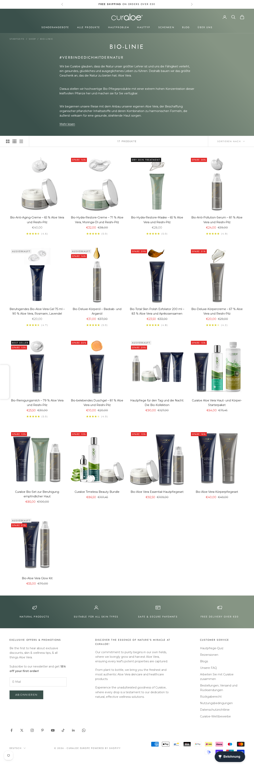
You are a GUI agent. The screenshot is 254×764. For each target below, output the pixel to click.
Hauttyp (143, 27)
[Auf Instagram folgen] (32, 730)
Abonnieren (26, 694)
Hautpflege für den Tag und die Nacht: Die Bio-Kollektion (157, 403)
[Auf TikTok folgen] (63, 730)
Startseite (17, 39)
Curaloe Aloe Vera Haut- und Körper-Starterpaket (217, 403)
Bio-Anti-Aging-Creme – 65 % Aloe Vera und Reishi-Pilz (37, 220)
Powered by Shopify (106, 748)
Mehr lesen (67, 124)
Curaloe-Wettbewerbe (215, 716)
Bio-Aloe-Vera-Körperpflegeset (217, 492)
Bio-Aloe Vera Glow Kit (37, 578)
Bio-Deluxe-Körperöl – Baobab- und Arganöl (97, 311)
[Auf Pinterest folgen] (42, 730)
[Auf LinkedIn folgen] (73, 730)
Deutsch (16, 748)
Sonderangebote (55, 27)
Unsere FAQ (208, 668)
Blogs (204, 661)
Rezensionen (209, 655)
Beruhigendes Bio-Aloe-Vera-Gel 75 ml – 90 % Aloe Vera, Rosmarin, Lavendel (37, 311)
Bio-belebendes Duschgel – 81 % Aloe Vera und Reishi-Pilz (97, 403)
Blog (186, 27)
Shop (32, 39)
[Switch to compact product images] (21, 141)
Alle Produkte (88, 27)
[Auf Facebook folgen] (11, 730)
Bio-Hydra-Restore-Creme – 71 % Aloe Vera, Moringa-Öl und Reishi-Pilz (97, 220)
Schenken (166, 27)
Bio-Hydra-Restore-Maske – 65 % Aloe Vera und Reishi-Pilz (157, 220)
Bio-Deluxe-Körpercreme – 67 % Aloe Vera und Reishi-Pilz (217, 311)
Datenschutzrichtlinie (215, 709)
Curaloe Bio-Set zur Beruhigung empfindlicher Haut (37, 494)
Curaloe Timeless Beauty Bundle (97, 492)
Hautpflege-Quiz (211, 648)
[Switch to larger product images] (8, 141)
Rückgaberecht (211, 696)
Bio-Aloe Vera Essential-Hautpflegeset (157, 492)
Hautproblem (118, 27)
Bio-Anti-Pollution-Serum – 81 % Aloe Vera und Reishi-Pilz (216, 220)
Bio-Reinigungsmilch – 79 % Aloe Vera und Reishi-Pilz (37, 403)
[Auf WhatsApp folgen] (84, 730)
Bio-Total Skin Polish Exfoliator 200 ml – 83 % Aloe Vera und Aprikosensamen (157, 311)
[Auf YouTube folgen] (53, 730)
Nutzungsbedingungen (216, 703)
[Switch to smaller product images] (14, 141)
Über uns (205, 27)
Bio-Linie (46, 39)
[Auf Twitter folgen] (22, 730)
